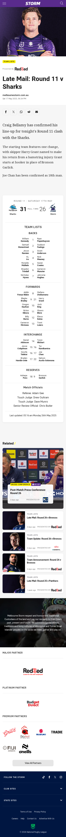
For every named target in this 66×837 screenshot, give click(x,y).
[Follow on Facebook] (49, 777)
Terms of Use (26, 811)
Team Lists (9, 62)
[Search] (61, 3)
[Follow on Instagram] (61, 777)
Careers (15, 818)
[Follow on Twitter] (55, 777)
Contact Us (32, 818)
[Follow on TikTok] (43, 777)
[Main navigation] (4, 3)
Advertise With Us (46, 818)
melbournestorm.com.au (16, 95)
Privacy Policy (40, 811)
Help (23, 818)
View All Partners (33, 763)
